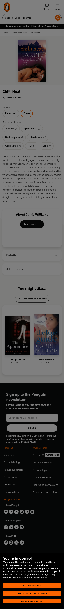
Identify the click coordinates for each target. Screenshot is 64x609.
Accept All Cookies (32, 601)
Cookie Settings (32, 585)
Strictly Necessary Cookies (32, 593)
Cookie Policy (40, 577)
